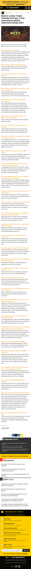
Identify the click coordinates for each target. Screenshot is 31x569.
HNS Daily (7, 519)
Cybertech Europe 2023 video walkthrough (13, 64)
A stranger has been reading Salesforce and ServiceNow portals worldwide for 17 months (14, 505)
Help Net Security (9, 12)
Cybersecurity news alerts (12, 533)
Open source (8, 544)
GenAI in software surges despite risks (12, 277)
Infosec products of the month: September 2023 (15, 393)
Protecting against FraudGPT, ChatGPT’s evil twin (15, 248)
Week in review (5, 428)
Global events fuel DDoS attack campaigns (13, 341)
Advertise (23, 562)
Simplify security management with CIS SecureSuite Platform (13, 470)
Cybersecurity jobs (10, 539)
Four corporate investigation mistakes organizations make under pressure (12, 500)
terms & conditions (23, 553)
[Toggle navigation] (29, 8)
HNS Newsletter (9, 523)
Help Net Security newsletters (10, 1)
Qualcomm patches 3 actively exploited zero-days (15, 202)
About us (18, 562)
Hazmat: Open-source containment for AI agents (12, 447)
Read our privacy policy (10, 562)
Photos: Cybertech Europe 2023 (10, 50)
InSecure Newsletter (10, 528)
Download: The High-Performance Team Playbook (15, 456)
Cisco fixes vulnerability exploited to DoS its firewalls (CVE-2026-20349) (14, 494)
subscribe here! (20, 4)
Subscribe (26, 550)
